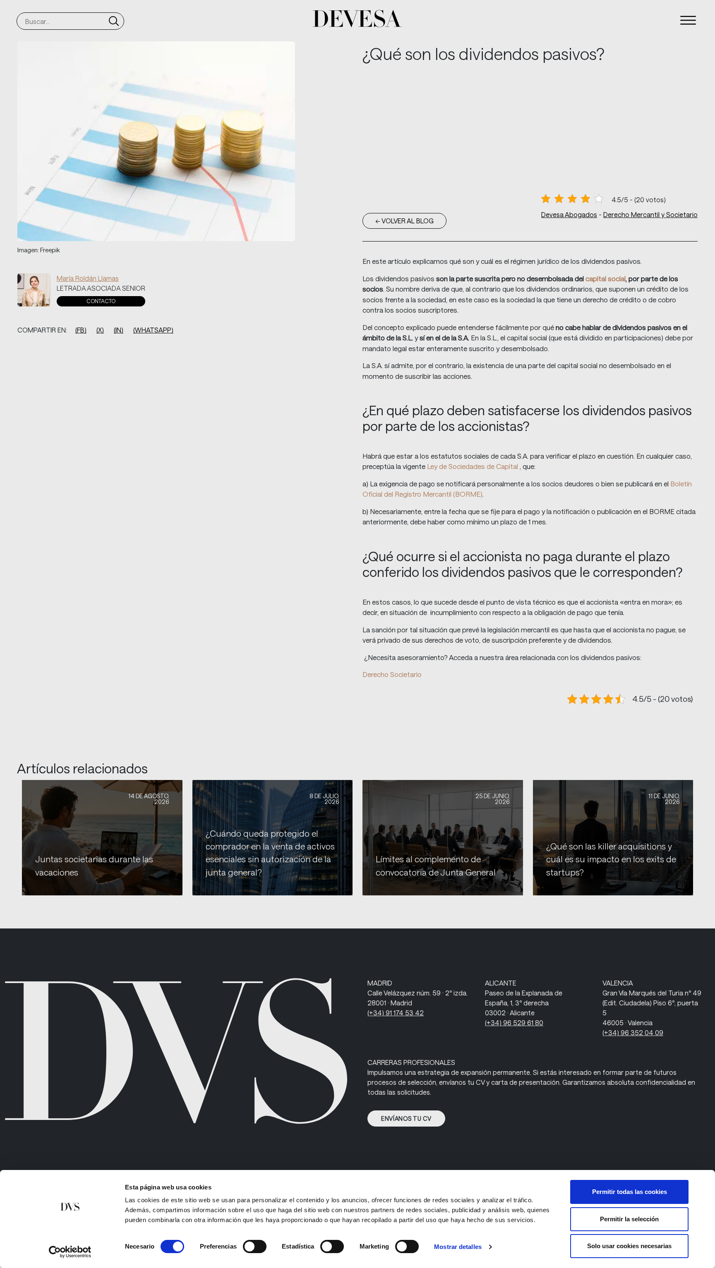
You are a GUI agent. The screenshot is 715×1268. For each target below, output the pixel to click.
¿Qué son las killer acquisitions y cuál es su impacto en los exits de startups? (611, 859)
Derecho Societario (392, 674)
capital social (605, 278)
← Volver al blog (404, 221)
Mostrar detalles (458, 1246)
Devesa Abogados (569, 214)
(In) (118, 330)
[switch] (254, 1246)
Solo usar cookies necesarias (629, 1245)
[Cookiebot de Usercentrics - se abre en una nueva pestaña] (70, 1252)
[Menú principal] (688, 20)
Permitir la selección (629, 1219)
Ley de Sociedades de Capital (473, 466)
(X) (100, 330)
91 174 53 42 (395, 1013)
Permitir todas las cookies (629, 1191)
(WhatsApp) (153, 330)
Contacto (100, 301)
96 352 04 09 (632, 1032)
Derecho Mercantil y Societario (650, 214)
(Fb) (80, 330)
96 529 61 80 (514, 1022)
